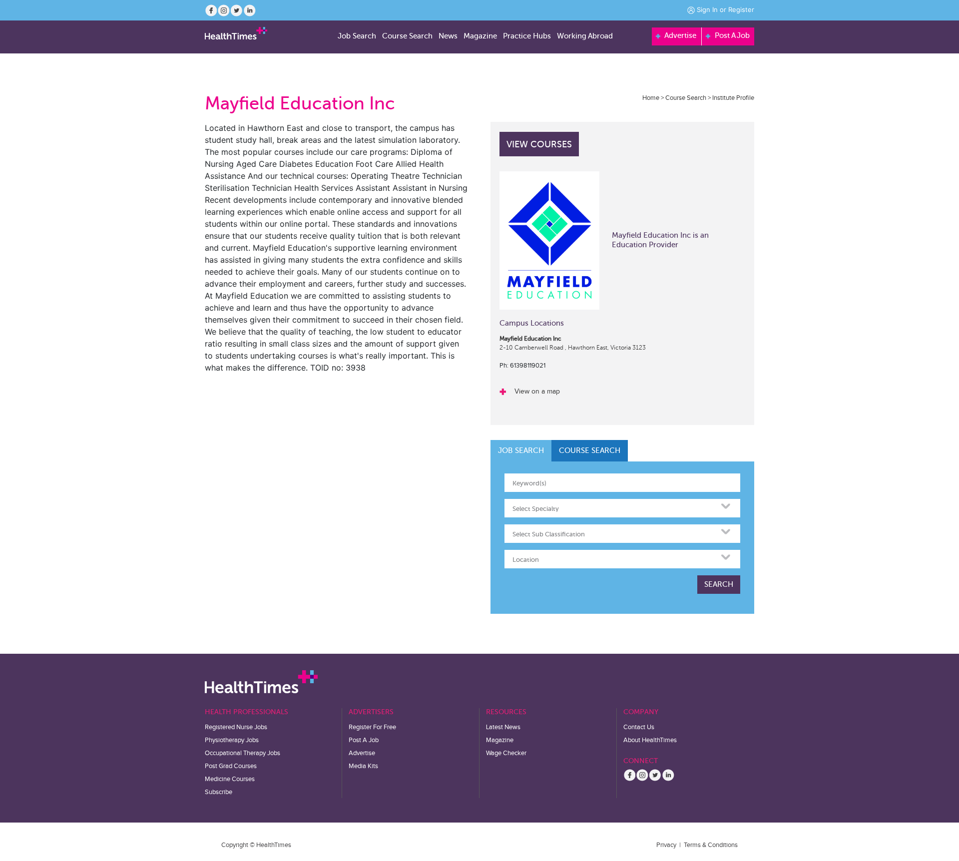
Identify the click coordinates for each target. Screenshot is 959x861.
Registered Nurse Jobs (236, 727)
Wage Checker (506, 753)
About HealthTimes (650, 740)
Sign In (707, 9)
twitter (237, 10)
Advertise (679, 35)
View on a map (537, 392)
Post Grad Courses (231, 766)
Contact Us (638, 727)
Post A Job (731, 35)
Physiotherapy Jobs (232, 740)
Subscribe (218, 792)
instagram (224, 10)
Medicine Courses (230, 779)
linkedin (250, 10)
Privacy (666, 845)
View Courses (539, 144)
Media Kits (363, 766)
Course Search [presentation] (589, 450)
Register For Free (372, 727)
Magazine (499, 740)
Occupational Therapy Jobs (242, 753)
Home (650, 98)
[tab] (520, 451)
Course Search (685, 98)
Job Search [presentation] (521, 450)
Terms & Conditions (711, 845)
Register (741, 9)
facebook (211, 10)
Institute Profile (733, 98)
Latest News (503, 727)
